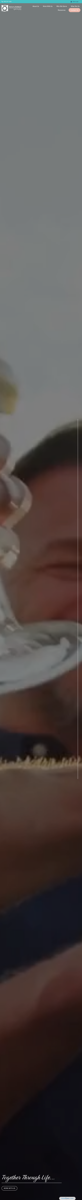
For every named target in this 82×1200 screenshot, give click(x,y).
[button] (36, 6)
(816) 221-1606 (7, 1)
